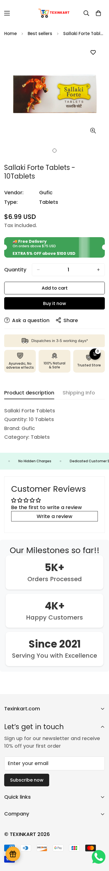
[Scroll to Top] (99, 841)
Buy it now (54, 303)
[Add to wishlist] (93, 52)
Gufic (46, 192)
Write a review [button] (54, 516)
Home (10, 33)
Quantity (15, 269)
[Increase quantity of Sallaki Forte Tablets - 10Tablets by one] (98, 270)
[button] (98, 13)
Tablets (48, 201)
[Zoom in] (93, 130)
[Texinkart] (54, 13)
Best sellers (40, 33)
